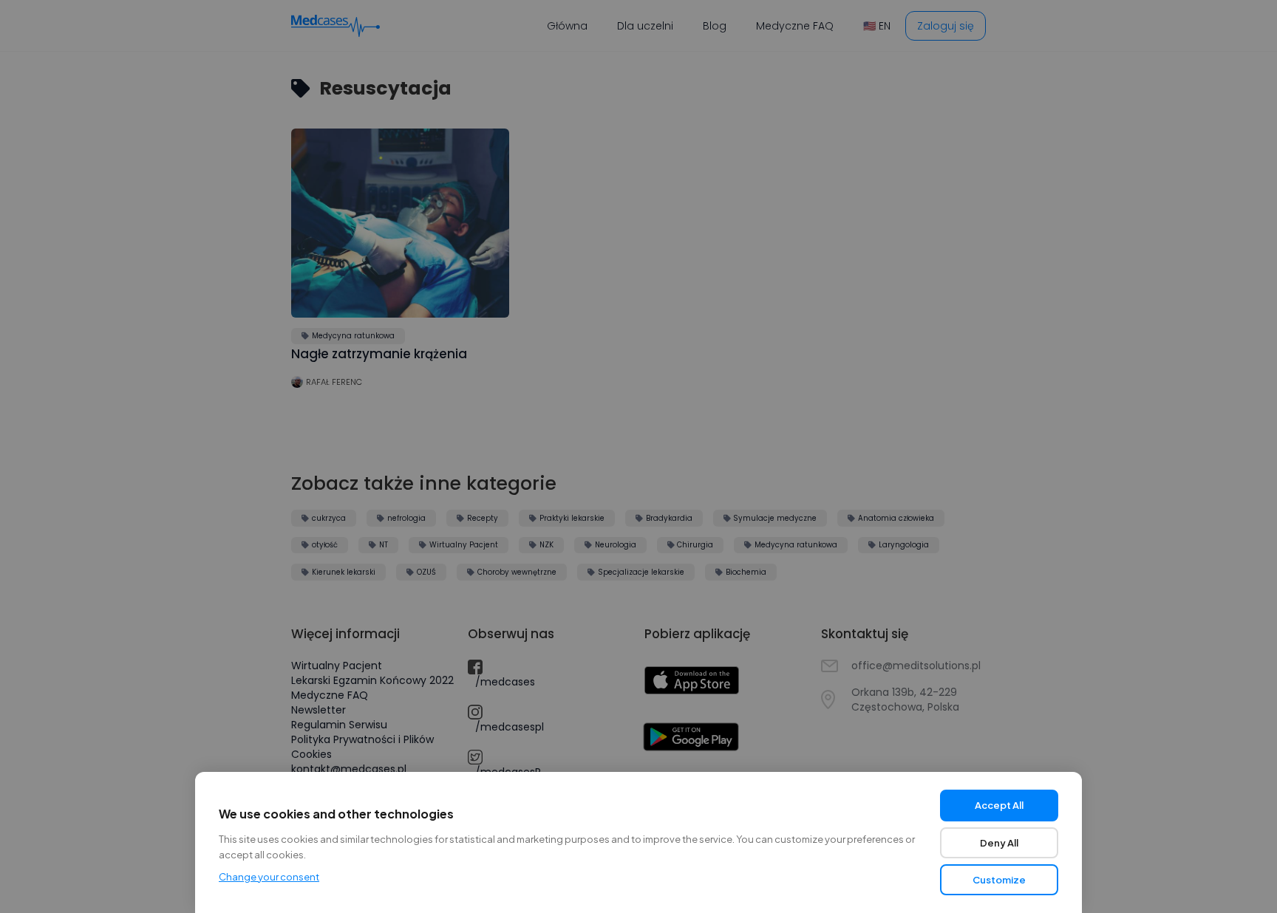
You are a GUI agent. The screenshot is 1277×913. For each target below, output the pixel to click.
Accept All (999, 805)
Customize (999, 880)
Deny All (999, 843)
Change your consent (269, 877)
